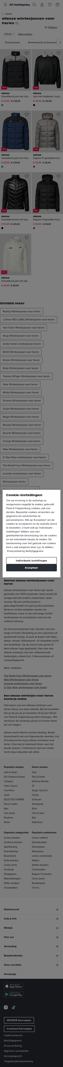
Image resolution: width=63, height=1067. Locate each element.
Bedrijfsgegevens (34, 551)
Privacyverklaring (16, 551)
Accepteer (31, 567)
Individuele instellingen (31, 560)
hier (39, 547)
